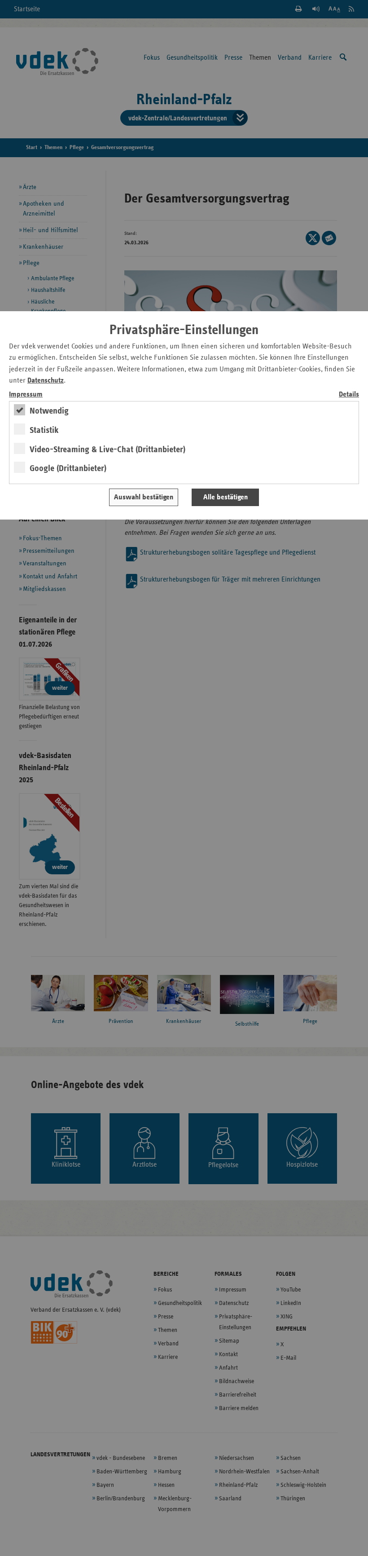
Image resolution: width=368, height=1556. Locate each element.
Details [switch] (349, 394)
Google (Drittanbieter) (68, 468)
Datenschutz (45, 380)
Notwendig (49, 410)
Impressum (26, 394)
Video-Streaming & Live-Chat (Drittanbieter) (107, 449)
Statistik (44, 430)
